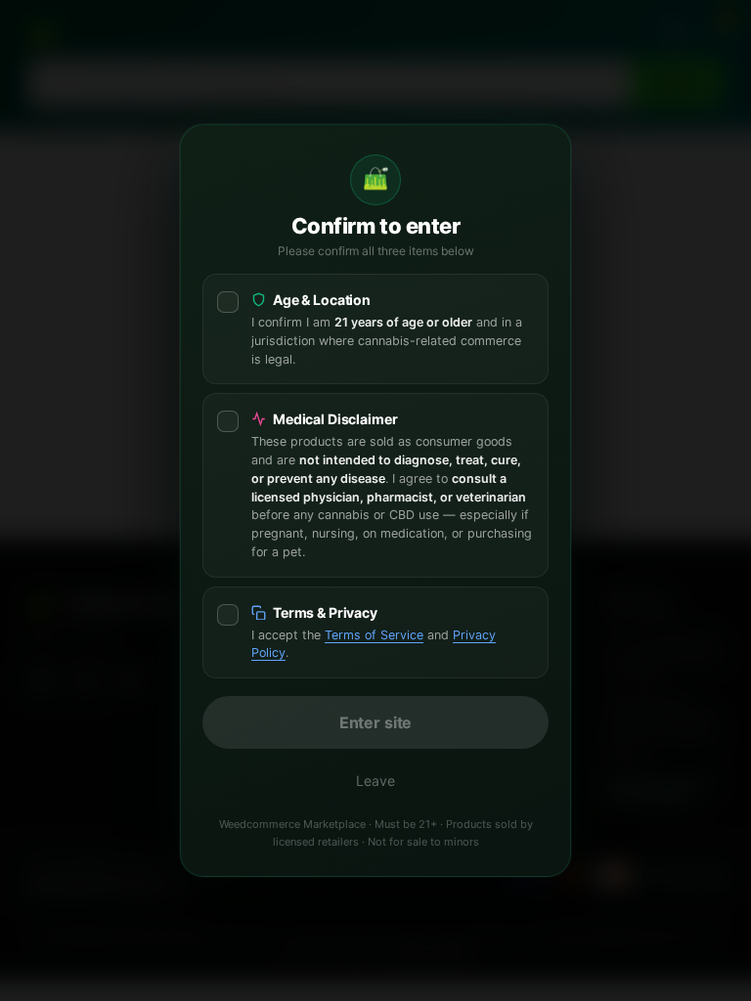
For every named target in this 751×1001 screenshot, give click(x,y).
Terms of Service (374, 635)
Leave (375, 780)
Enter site (375, 722)
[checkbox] (375, 329)
